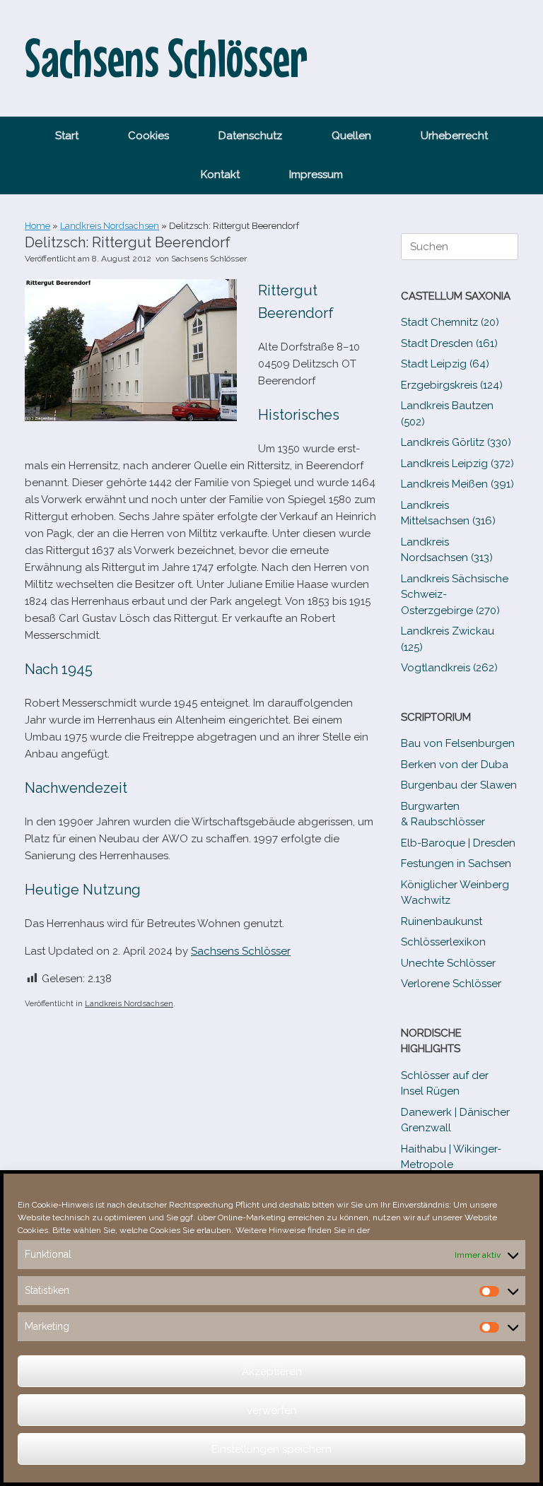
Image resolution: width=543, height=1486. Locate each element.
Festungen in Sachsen (456, 863)
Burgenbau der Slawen (459, 785)
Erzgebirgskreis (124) (452, 385)
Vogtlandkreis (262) (449, 667)
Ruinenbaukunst (441, 921)
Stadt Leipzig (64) (445, 364)
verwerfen (272, 1410)
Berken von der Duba (454, 764)
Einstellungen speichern (271, 1449)
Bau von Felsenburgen (458, 743)
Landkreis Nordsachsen (109, 225)
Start (66, 135)
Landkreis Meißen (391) (457, 484)
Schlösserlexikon (443, 942)
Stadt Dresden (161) (449, 343)
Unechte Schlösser (448, 963)
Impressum (316, 174)
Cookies (148, 135)
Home (37, 225)
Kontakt (220, 174)
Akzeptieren (272, 1371)
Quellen (351, 135)
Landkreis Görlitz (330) (456, 442)
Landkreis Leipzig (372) (457, 463)
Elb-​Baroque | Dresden (458, 843)
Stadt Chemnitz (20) (450, 322)
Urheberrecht (454, 135)
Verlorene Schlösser (451, 983)
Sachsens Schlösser (209, 259)
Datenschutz (250, 135)
